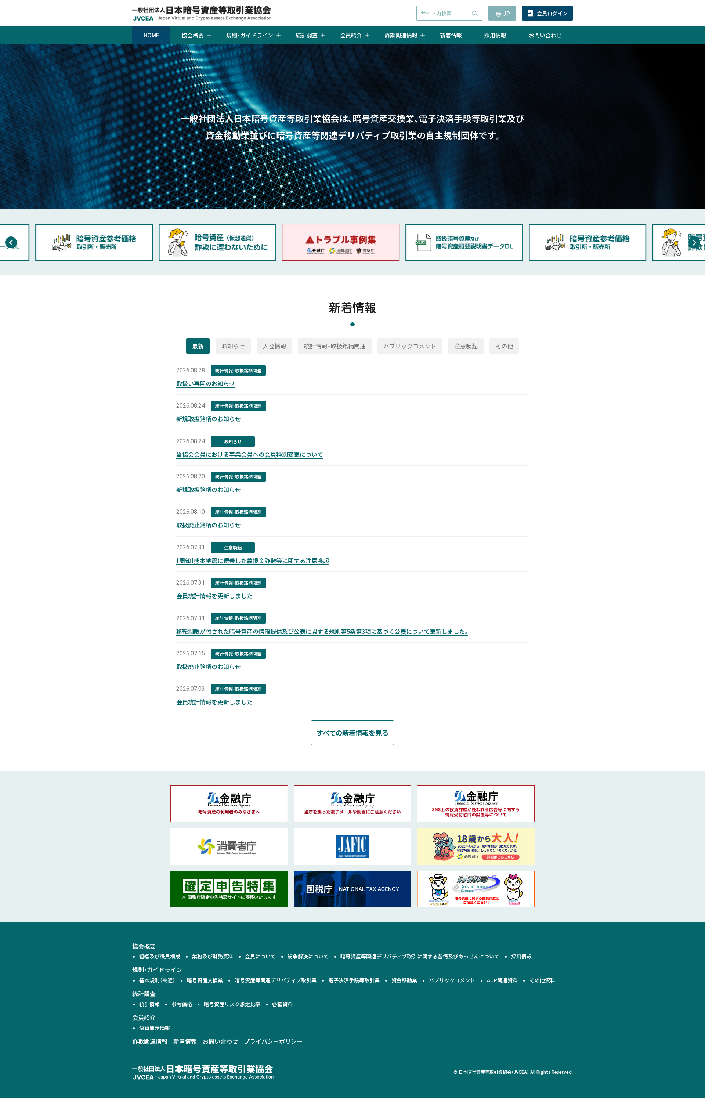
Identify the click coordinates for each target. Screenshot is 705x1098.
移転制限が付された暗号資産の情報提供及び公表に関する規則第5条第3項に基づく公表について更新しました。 (322, 631)
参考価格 (181, 1004)
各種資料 (282, 1004)
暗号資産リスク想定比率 (232, 1004)
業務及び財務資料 (212, 956)
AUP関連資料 (502, 980)
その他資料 (542, 980)
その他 (504, 346)
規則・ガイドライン (157, 969)
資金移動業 (404, 980)
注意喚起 (466, 346)
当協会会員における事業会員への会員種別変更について (249, 454)
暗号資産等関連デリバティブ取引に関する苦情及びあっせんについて (419, 956)
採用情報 (495, 35)
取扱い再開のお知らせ (205, 383)
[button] (11, 242)
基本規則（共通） (157, 980)
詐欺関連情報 (149, 1041)
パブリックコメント (409, 346)
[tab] (198, 346)
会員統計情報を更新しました (214, 595)
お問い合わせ (545, 35)
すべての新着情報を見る (352, 732)
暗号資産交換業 (205, 980)
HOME (151, 35)
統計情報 (149, 1004)
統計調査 (144, 993)
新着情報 (451, 35)
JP (506, 13)
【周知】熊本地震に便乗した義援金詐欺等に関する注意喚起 (252, 560)
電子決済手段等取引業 (354, 980)
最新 (198, 346)
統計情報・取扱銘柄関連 (335, 346)
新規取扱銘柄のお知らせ (208, 418)
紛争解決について (308, 956)
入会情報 (274, 346)
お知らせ (233, 346)
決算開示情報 (154, 1028)
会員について (260, 956)
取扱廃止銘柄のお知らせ (208, 524)
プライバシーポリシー (273, 1041)
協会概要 (144, 946)
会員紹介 (144, 1017)
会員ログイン (552, 13)
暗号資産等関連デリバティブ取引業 (276, 980)
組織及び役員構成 (159, 956)
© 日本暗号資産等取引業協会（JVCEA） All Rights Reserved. (513, 1072)
